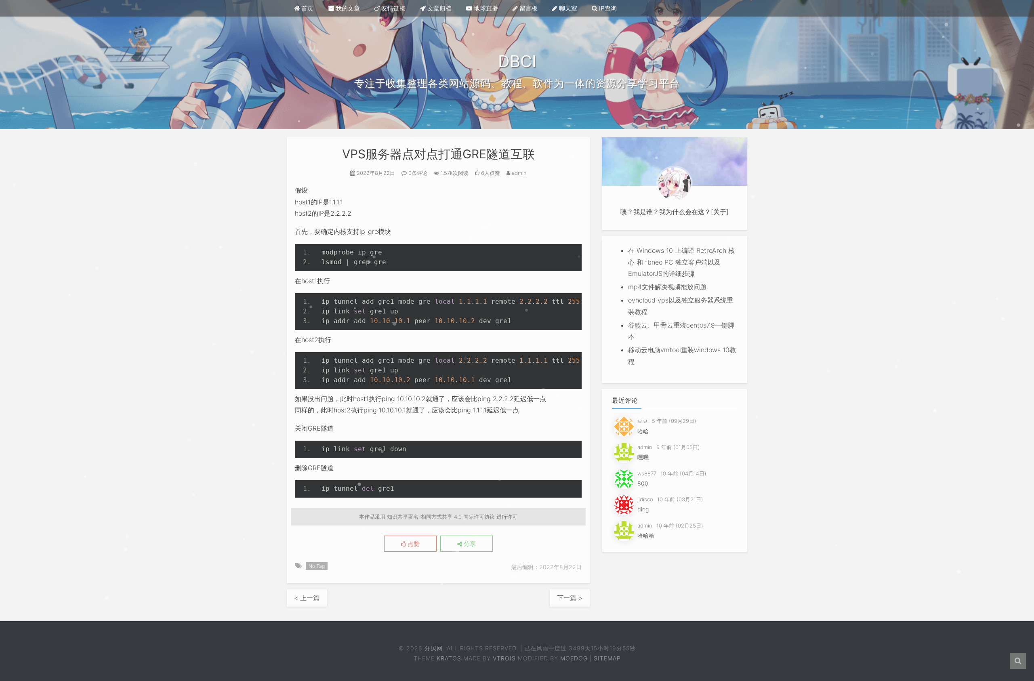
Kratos (449, 658)
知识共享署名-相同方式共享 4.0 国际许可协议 (441, 516)
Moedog (574, 658)
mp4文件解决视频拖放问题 (667, 287)
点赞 (413, 544)
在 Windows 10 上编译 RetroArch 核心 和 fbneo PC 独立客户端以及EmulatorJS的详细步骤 (681, 262)
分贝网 (434, 648)
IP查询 (607, 8)
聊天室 (567, 8)
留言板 (528, 8)
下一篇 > (569, 598)
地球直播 (485, 8)
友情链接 (393, 8)
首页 (306, 8)
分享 (469, 544)
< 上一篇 (306, 598)
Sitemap (607, 658)
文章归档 (439, 8)
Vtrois (504, 658)
